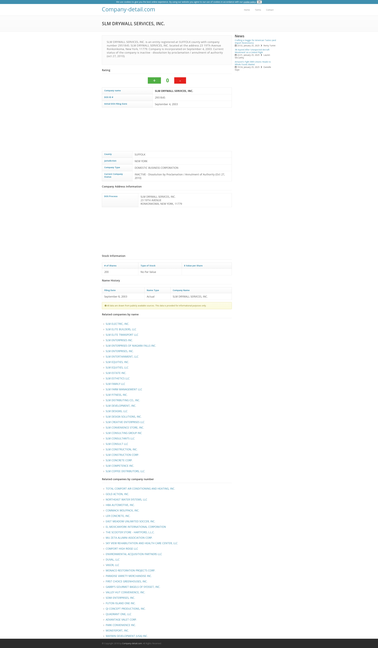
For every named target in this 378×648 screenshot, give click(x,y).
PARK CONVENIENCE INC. (121, 625)
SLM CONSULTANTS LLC (120, 438)
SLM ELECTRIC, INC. (117, 324)
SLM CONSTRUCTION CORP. (122, 455)
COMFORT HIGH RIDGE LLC (122, 548)
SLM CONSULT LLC (117, 444)
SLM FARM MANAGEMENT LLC (124, 389)
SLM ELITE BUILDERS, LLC (121, 329)
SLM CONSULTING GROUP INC (124, 433)
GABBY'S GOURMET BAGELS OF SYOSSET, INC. (133, 587)
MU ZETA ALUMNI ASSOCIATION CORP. (129, 537)
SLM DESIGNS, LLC (117, 411)
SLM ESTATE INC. (116, 373)
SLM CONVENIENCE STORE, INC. (125, 427)
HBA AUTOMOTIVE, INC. (120, 505)
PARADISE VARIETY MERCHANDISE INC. (129, 576)
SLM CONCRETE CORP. (119, 460)
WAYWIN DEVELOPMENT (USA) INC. (127, 636)
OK (259, 2)
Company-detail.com (128, 9)
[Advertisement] (190, 130)
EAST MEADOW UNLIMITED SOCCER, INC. (130, 521)
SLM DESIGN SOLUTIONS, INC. (124, 416)
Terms (258, 9)
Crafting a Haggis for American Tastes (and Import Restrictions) (255, 41)
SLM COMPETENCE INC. (120, 465)
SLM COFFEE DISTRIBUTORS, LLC (125, 471)
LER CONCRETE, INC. (118, 516)
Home (247, 9)
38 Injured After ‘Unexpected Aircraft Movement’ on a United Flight (252, 51)
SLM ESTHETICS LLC (118, 378)
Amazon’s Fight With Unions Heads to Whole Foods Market (253, 63)
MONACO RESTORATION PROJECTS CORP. (130, 570)
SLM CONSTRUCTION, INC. (121, 449)
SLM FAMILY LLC (115, 384)
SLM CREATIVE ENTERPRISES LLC (125, 422)
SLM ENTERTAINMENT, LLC (122, 356)
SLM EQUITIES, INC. (117, 362)
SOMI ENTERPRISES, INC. (120, 597)
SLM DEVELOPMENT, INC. (121, 405)
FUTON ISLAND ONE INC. (121, 603)
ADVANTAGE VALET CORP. (121, 619)
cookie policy (249, 1)
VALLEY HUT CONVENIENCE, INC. (125, 592)
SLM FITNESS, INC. (117, 394)
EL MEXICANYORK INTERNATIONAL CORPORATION (136, 527)
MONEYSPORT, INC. (117, 630)
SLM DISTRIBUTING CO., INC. (123, 400)
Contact (270, 9)
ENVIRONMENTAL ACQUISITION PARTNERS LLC (134, 554)
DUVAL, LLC (113, 559)
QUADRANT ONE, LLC (118, 614)
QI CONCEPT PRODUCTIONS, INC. (126, 608)
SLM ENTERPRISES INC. (119, 340)
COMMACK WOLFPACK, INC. (122, 510)
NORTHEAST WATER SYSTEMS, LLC (126, 499)
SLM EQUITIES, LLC (117, 367)
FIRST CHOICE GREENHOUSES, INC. (126, 581)
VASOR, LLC (112, 565)
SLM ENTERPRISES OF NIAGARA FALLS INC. (131, 345)
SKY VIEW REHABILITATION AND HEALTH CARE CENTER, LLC (142, 543)
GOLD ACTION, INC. (117, 494)
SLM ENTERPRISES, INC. (120, 351)
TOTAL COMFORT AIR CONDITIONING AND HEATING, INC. (140, 488)
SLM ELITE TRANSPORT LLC (122, 334)
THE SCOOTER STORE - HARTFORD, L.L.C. (130, 532)
